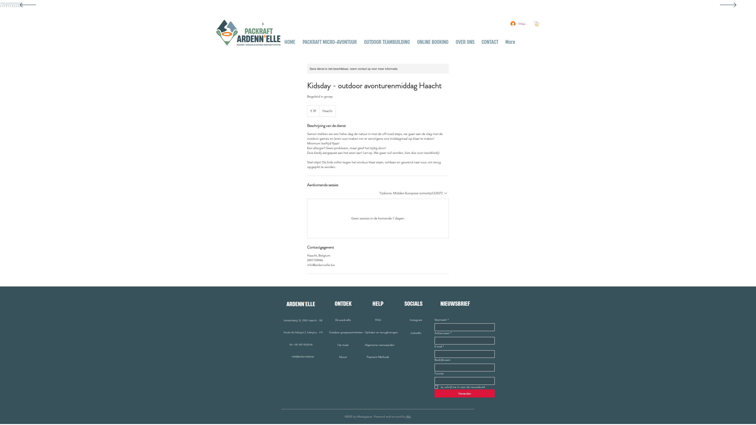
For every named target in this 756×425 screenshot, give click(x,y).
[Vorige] (28, 5)
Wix (408, 416)
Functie (439, 373)
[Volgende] (728, 5)
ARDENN (295, 304)
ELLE (310, 304)
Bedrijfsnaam (442, 360)
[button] (537, 23)
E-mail (439, 346)
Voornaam (442, 320)
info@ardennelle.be (303, 356)
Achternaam (443, 333)
